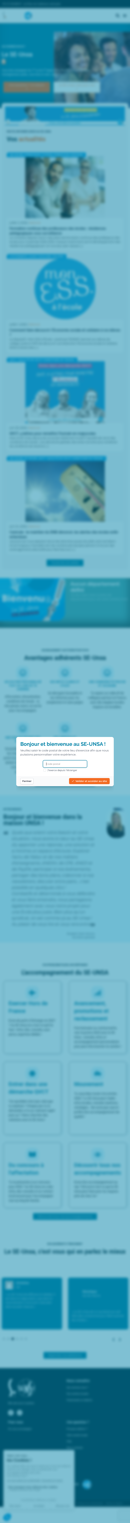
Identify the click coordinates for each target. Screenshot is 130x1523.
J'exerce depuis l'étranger (62, 770)
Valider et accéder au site (91, 781)
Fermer (26, 781)
